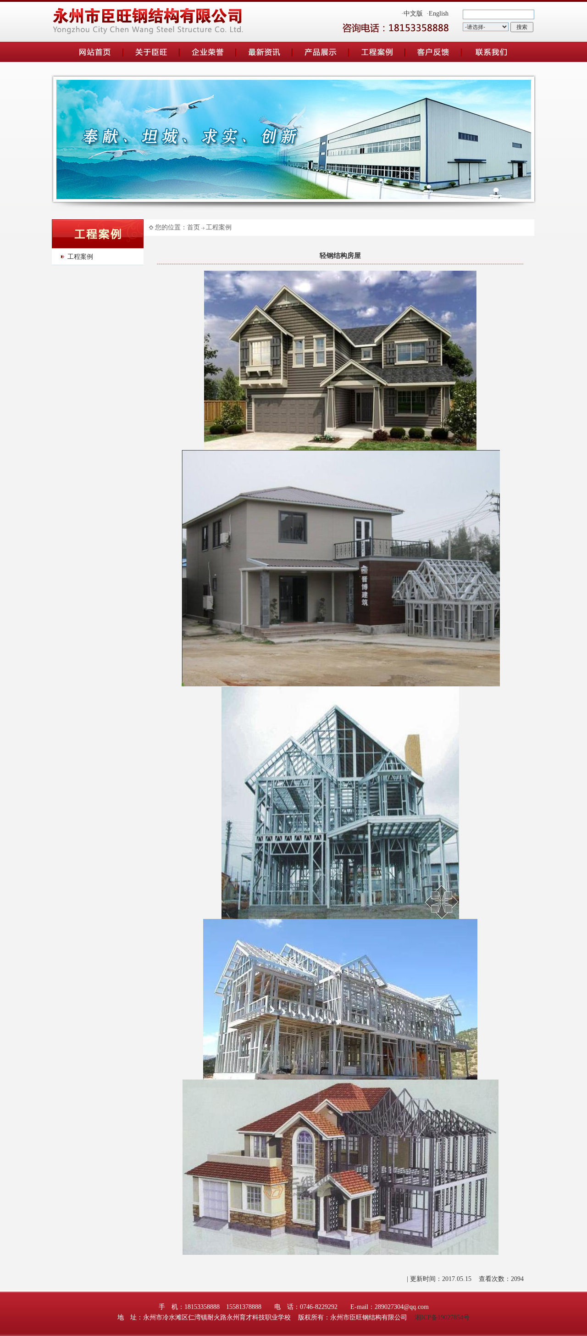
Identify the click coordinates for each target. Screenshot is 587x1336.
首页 (193, 227)
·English (437, 13)
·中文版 (412, 13)
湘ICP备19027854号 (442, 1317)
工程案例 (80, 256)
